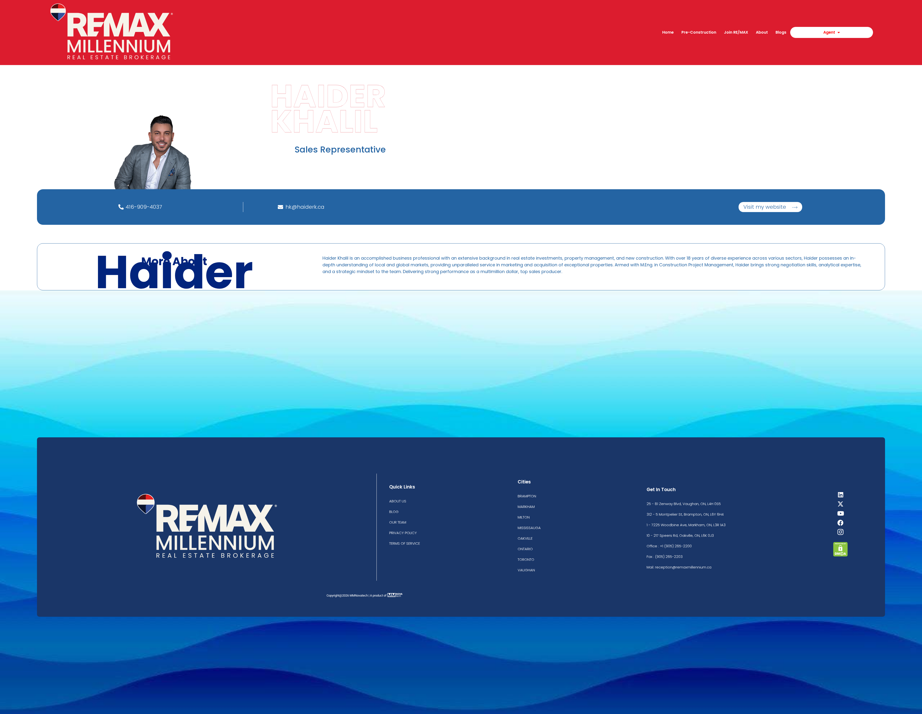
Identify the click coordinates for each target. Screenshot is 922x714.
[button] (770, 207)
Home (668, 32)
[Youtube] (840, 513)
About (762, 32)
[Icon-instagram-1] (840, 532)
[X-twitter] (840, 504)
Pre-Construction (698, 32)
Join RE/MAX (736, 32)
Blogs (781, 32)
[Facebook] (840, 523)
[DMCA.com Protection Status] (840, 555)
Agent (829, 32)
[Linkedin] (840, 494)
